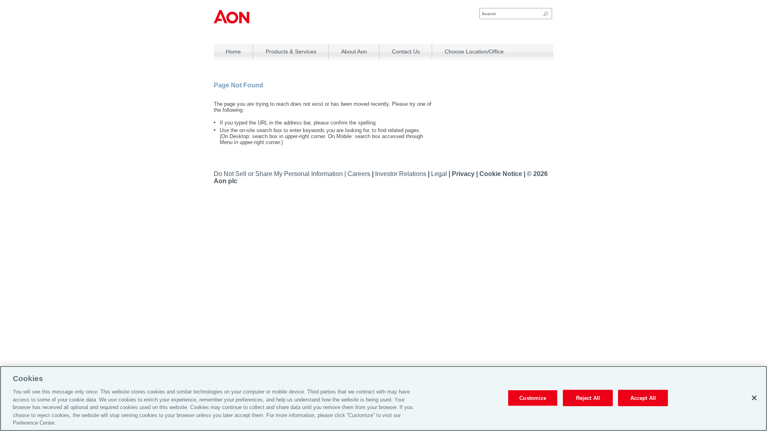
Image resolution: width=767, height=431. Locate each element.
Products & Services (291, 51)
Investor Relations (401, 173)
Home (233, 51)
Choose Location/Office (474, 51)
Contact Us (406, 51)
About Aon (354, 51)
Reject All (588, 398)
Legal (440, 173)
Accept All (643, 398)
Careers (360, 173)
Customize (532, 398)
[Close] (754, 398)
